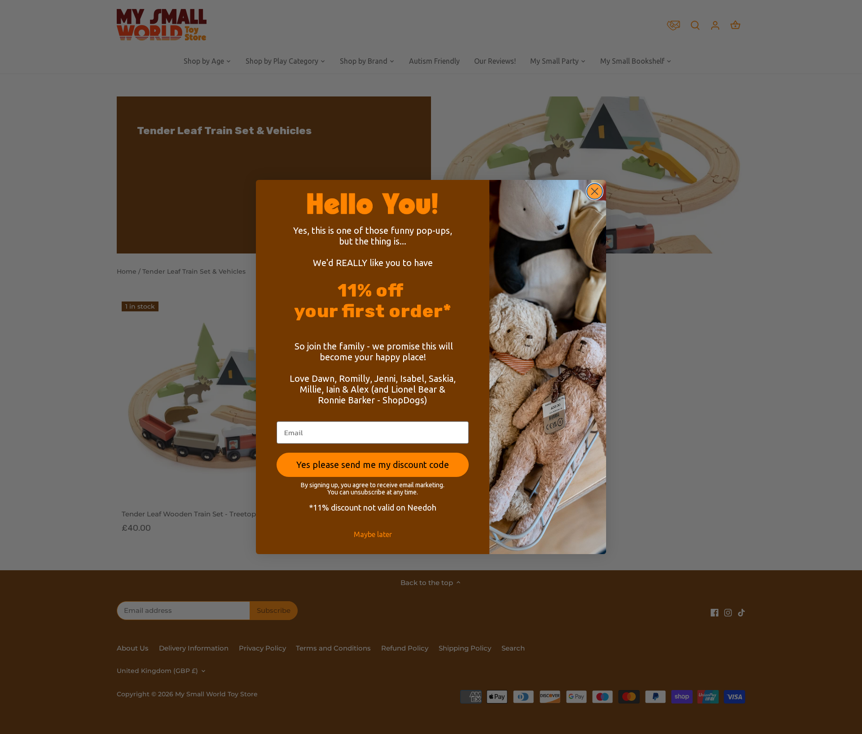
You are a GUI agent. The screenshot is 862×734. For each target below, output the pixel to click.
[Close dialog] (595, 191)
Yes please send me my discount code (372, 464)
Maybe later (373, 534)
